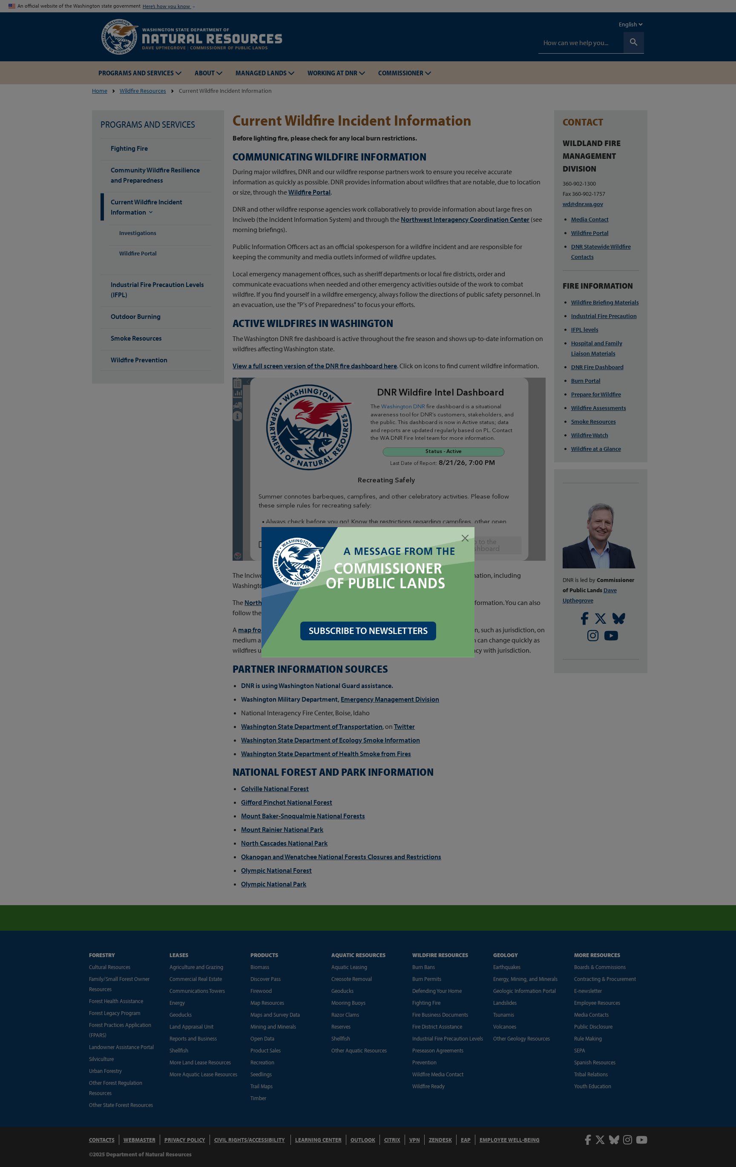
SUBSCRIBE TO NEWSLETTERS (368, 631)
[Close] (465, 538)
